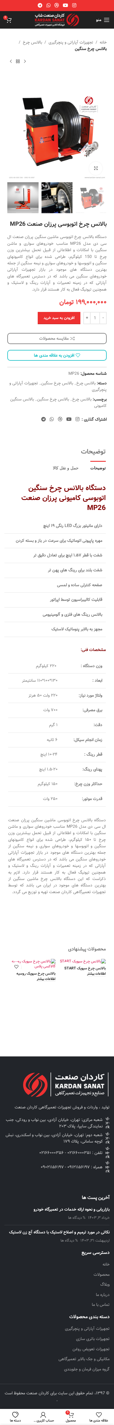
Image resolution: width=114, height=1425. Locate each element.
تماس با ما (101, 1305)
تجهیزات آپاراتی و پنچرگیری (71, 42)
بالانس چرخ (32, 42)
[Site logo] (57, 20)
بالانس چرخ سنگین (91, 49)
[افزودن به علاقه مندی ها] (16, 967)
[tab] (98, 467)
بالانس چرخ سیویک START (85, 968)
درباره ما (103, 1295)
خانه (103, 42)
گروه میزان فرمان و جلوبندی (87, 1369)
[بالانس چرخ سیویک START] (82, 961)
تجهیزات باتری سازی (93, 1339)
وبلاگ (105, 1285)
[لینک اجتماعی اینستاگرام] (74, 5)
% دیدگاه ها (76, 1218)
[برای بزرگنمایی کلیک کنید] (95, 168)
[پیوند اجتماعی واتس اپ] (48, 5)
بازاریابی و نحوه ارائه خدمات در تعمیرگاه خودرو (72, 1209)
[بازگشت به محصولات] (17, 61)
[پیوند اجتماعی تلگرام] (40, 5)
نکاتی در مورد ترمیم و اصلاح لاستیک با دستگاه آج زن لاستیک (59, 1232)
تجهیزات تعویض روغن (91, 1349)
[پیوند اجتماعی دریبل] (56, 5)
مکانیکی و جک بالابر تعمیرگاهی (84, 1359)
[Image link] (66, 1085)
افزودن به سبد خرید (59, 318)
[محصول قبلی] (24, 61)
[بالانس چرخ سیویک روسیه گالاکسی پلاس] (32, 964)
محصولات (102, 1275)
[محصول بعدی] (10, 61)
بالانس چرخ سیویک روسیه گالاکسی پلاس (36, 976)
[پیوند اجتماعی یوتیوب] (65, 5)
